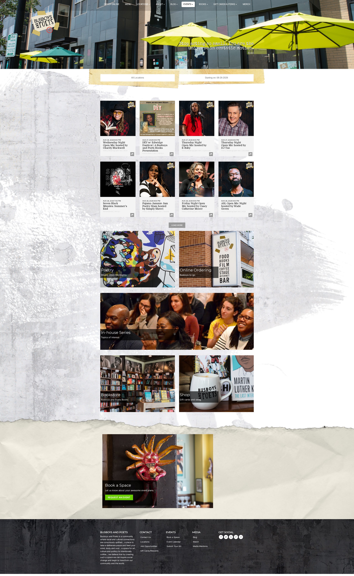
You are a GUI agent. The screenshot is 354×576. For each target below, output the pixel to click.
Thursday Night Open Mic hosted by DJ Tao (233, 145)
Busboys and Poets (45, 23)
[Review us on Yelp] (231, 537)
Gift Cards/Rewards (149, 551)
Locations (142, 4)
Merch (246, 4)
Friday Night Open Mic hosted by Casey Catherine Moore (194, 206)
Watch (196, 542)
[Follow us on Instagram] (241, 537)
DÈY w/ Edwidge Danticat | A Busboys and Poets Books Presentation (154, 146)
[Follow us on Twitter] (226, 537)
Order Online (111, 4)
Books (202, 4)
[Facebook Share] (132, 154)
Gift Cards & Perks (224, 4)
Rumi (251, 53)
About (159, 4)
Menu (128, 4)
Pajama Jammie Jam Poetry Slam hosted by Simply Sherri (155, 206)
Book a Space (173, 537)
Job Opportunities (148, 546)
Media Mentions (200, 546)
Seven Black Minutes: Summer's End (115, 206)
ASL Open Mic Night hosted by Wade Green (233, 206)
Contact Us (145, 537)
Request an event (119, 497)
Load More (177, 225)
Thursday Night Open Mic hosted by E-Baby (194, 145)
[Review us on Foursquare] (236, 537)
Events (187, 4)
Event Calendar (174, 542)
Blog (173, 4)
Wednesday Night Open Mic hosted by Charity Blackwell (115, 145)
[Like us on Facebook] (221, 537)
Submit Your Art (174, 546)
